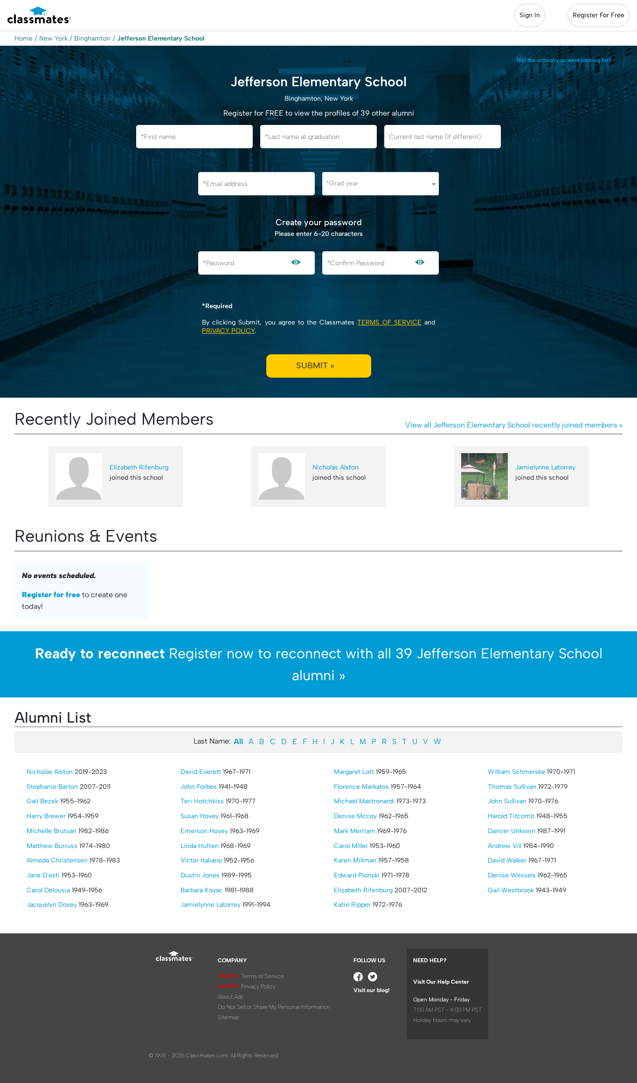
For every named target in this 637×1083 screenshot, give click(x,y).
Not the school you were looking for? (564, 60)
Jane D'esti (43, 875)
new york (53, 38)
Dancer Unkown (511, 831)
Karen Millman (355, 860)
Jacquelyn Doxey (52, 905)
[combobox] (380, 183)
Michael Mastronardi (364, 801)
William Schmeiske (516, 772)
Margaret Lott (354, 772)
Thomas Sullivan (512, 787)
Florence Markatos (361, 787)
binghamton (92, 38)
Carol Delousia (48, 890)
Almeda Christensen (57, 860)
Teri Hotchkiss (202, 801)
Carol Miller (351, 846)
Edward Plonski (357, 875)
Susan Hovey (199, 816)
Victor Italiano (201, 860)
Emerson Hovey (204, 831)
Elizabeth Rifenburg (139, 467)
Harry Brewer (46, 816)
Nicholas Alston (335, 467)
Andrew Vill (504, 846)
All (238, 741)
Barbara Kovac (201, 890)
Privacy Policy (228, 331)
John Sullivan (507, 801)
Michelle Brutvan (51, 831)
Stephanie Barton (52, 787)
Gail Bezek (42, 801)
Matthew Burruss (52, 846)
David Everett (200, 772)
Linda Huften (199, 846)
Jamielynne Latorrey (545, 467)
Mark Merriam (354, 831)
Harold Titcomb (511, 816)
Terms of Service (389, 322)
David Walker (507, 860)
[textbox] (380, 183)
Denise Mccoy (355, 816)
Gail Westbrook (511, 890)
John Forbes (198, 787)
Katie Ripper (352, 905)
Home (23, 38)
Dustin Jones (200, 875)
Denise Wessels (512, 875)
